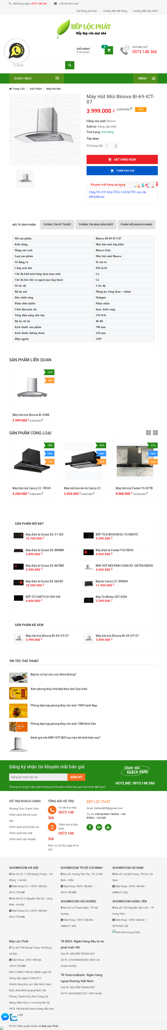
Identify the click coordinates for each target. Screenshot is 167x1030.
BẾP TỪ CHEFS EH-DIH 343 (113, 596)
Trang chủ (18, 88)
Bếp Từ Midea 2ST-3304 (41, 596)
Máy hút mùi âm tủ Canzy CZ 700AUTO (89, 488)
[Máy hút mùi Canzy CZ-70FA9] (31, 461)
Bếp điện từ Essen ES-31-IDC (115, 534)
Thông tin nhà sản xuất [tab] (96, 224)
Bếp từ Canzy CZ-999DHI (42, 581)
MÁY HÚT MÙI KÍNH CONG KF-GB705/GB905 (54, 565)
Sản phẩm (36, 88)
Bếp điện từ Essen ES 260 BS (114, 581)
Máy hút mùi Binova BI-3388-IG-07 (35, 414)
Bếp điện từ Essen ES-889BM (115, 550)
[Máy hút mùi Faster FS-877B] (135, 461)
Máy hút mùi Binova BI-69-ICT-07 (47, 635)
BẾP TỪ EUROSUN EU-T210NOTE (47, 534)
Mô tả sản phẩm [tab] (24, 224)
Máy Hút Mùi (53, 88)
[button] (93, 50)
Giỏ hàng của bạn (87, 10)
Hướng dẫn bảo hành (145, 10)
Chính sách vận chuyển (22, 839)
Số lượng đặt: (95, 145)
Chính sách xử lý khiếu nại (24, 826)
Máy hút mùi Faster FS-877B (134, 488)
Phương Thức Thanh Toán (24, 808)
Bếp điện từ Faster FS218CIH (44, 550)
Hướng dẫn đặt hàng (115, 10)
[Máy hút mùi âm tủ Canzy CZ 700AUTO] (83, 461)
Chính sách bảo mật (20, 833)
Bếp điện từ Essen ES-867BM (115, 565)
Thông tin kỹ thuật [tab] (57, 224)
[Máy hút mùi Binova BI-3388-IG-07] (31, 387)
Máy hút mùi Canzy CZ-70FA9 (31, 488)
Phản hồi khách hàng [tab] (136, 224)
